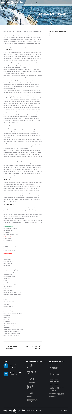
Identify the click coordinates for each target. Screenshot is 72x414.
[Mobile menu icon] (69, 2)
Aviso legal (38, 410)
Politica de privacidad (31, 410)
